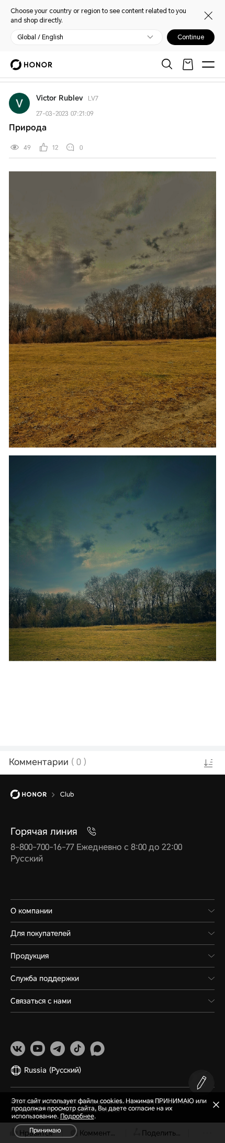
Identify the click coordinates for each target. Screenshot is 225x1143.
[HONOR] (35, 794)
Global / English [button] (40, 37)
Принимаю (45, 1130)
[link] (17, 1049)
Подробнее (77, 1116)
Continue (190, 37)
